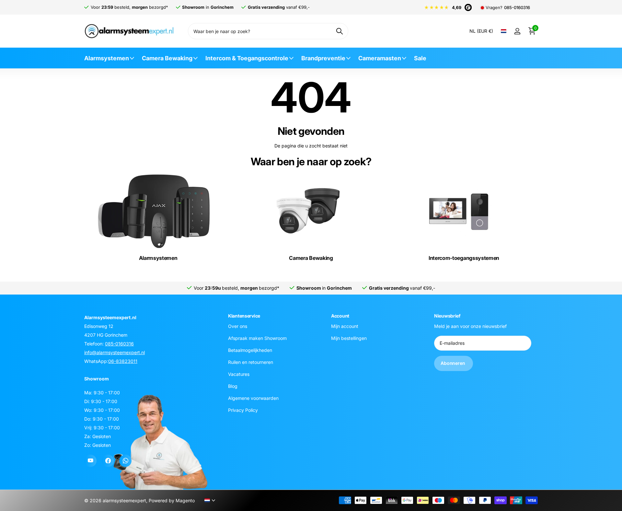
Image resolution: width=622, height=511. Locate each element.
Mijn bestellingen (349, 338)
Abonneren (453, 363)
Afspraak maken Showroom (257, 338)
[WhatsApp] (125, 461)
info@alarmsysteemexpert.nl (114, 352)
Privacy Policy (243, 410)
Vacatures (238, 374)
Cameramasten (379, 58)
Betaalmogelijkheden (250, 350)
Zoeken (339, 31)
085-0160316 (517, 8)
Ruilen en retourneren (250, 362)
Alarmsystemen (106, 58)
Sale (420, 58)
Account (340, 316)
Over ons (237, 326)
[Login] (517, 31)
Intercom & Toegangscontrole (246, 58)
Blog (232, 386)
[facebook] (108, 461)
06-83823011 (122, 361)
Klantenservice (244, 316)
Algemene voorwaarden (253, 398)
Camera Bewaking (167, 58)
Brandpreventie (323, 58)
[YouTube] (90, 461)
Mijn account (344, 326)
